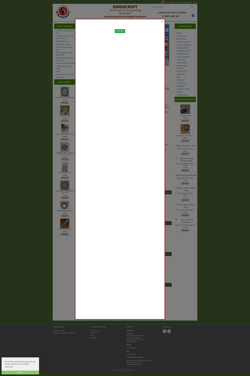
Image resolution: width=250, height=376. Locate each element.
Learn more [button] (9, 366)
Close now (120, 31)
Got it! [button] (20, 372)
